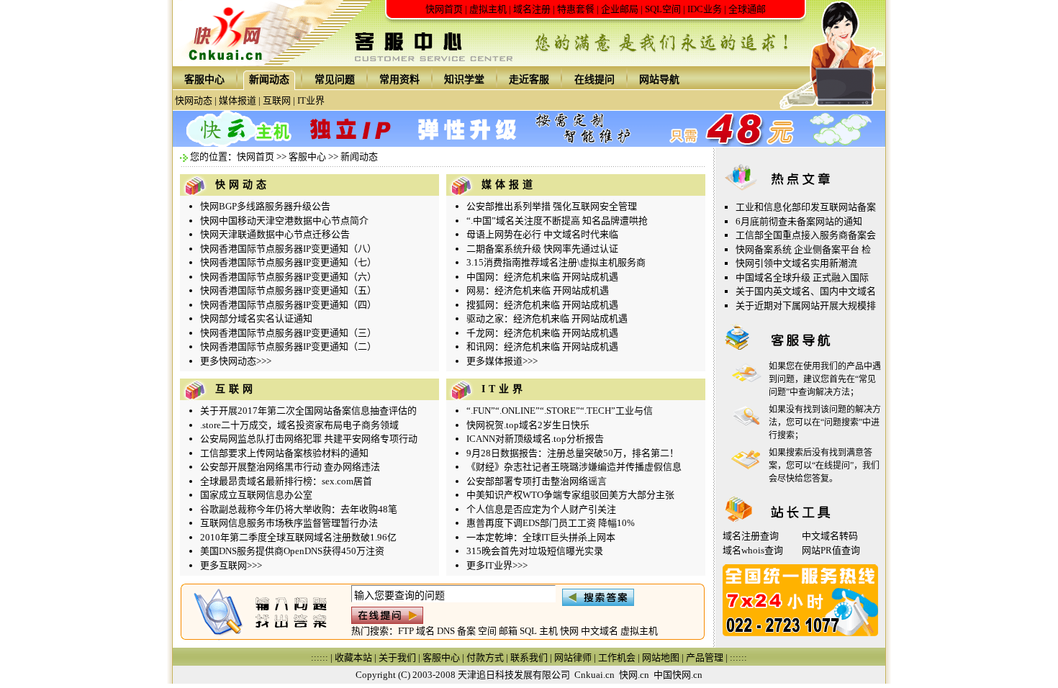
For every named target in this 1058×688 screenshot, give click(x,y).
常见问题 (335, 79)
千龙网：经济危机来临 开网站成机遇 (542, 332)
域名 (425, 630)
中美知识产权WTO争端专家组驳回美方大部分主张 (570, 494)
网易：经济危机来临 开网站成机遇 (537, 290)
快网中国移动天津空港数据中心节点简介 (284, 220)
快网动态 (193, 100)
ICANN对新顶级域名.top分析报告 (535, 438)
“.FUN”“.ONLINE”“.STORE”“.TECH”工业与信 (559, 410)
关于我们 (397, 657)
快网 (569, 630)
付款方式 (485, 657)
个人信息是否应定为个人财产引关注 (541, 509)
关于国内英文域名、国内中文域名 (806, 291)
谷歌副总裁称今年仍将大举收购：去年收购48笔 (298, 509)
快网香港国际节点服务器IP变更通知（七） (288, 262)
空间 (487, 630)
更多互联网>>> (231, 565)
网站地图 (660, 657)
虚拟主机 (488, 9)
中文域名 (599, 630)
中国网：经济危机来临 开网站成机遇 (542, 276)
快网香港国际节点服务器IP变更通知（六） (288, 276)
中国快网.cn (678, 674)
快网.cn (634, 674)
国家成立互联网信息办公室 (256, 494)
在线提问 (594, 79)
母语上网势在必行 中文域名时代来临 (542, 234)
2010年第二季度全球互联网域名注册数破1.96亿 (298, 537)
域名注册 (532, 9)
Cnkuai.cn (594, 674)
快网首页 (444, 9)
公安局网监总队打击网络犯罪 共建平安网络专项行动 (308, 438)
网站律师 (573, 657)
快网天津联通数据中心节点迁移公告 (275, 234)
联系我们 (529, 657)
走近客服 (529, 79)
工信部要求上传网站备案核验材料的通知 (284, 453)
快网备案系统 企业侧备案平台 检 (803, 249)
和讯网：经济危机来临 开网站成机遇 (542, 346)
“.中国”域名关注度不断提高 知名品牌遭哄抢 (557, 220)
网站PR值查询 (831, 550)
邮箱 (508, 630)
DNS (446, 630)
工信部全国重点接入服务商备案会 (806, 235)
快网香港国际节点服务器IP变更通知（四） (288, 304)
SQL (528, 630)
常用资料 (399, 79)
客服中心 (204, 79)
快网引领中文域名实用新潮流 (796, 263)
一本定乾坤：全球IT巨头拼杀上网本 (540, 537)
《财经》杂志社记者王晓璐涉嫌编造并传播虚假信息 (574, 466)
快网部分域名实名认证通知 (256, 318)
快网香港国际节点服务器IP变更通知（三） (288, 332)
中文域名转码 (830, 535)
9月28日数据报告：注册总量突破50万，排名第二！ (572, 453)
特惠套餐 (575, 9)
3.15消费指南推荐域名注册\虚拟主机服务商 (556, 262)
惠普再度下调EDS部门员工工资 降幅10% (550, 522)
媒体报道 (237, 100)
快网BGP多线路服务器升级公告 (265, 206)
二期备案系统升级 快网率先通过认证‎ (542, 248)
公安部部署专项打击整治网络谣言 (536, 481)
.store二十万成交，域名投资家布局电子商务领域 (299, 425)
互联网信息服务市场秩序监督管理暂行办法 (289, 522)
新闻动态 (269, 79)
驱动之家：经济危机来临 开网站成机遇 (547, 318)
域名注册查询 (751, 535)
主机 (548, 630)
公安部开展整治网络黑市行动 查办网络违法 (290, 466)
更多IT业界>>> (497, 565)
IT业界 (311, 100)
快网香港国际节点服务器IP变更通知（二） (288, 346)
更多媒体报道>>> (502, 361)
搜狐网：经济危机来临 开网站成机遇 (542, 304)
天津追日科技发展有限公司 (514, 674)
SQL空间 (663, 9)
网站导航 (659, 79)
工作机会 (617, 657)
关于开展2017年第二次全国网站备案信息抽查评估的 (308, 410)
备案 (466, 630)
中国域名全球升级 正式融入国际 (802, 277)
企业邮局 (619, 9)
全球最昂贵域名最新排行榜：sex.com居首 (286, 481)
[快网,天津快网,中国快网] (229, 63)
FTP (406, 630)
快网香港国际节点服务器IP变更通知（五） (288, 290)
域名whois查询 (753, 550)
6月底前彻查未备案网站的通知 (799, 221)
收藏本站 (353, 657)
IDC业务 (704, 9)
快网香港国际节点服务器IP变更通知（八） (288, 248)
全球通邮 (747, 9)
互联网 (277, 100)
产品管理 (704, 657)
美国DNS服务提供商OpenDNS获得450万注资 (292, 551)
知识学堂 (464, 79)
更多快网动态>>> (235, 361)
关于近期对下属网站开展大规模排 (806, 305)
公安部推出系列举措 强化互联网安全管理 (551, 206)
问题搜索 (841, 422)
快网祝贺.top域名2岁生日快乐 (527, 425)
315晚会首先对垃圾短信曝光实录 (534, 551)
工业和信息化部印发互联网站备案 (806, 207)
